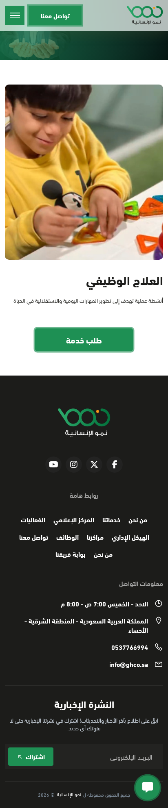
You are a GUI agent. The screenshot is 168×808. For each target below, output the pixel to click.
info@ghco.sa (128, 664)
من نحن (137, 519)
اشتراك (34, 756)
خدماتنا (111, 519)
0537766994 (129, 647)
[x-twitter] (94, 464)
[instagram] (74, 464)
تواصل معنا (55, 15)
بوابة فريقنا (70, 554)
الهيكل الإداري (130, 536)
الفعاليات (33, 519)
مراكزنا (95, 536)
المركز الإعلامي (73, 519)
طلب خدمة (84, 339)
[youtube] (53, 464)
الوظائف (67, 536)
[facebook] (114, 464)
